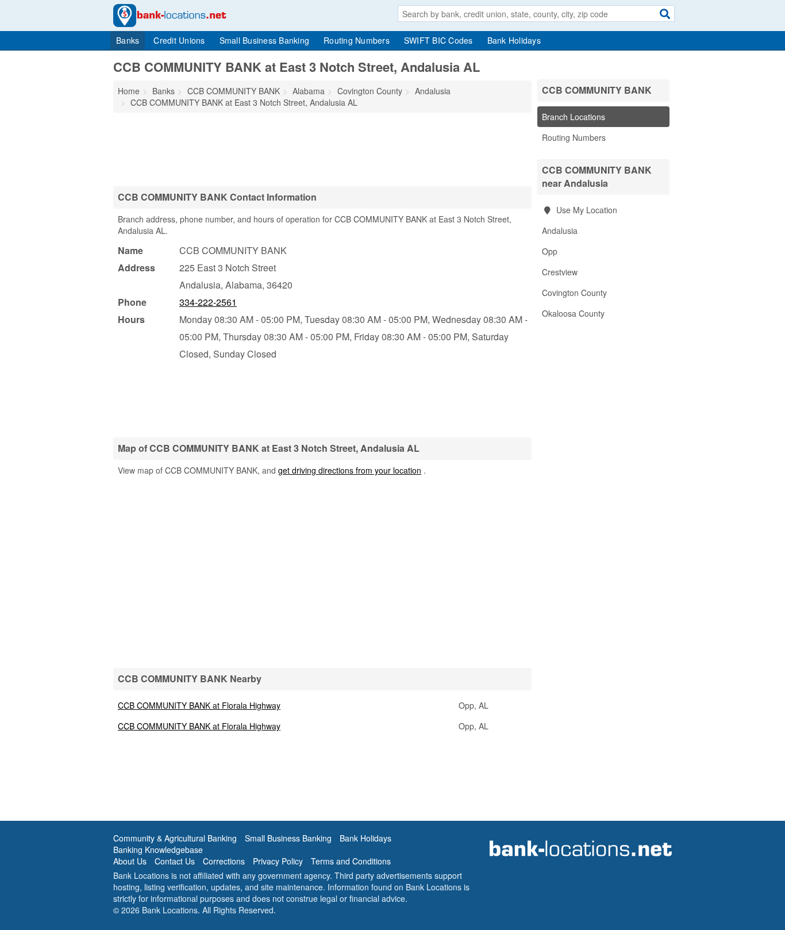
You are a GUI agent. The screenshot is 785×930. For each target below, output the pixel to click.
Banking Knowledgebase (158, 849)
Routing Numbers (357, 40)
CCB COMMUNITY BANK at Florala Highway (199, 705)
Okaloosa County (573, 313)
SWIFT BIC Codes (438, 40)
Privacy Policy (278, 861)
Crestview (560, 272)
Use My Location (585, 210)
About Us (130, 861)
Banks (127, 40)
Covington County (574, 292)
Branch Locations (573, 116)
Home (129, 91)
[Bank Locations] (169, 14)
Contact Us (175, 861)
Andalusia (560, 230)
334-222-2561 (208, 302)
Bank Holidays (514, 40)
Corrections (224, 861)
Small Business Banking (265, 40)
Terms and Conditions (351, 861)
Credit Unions (179, 40)
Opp (549, 251)
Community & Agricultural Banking (175, 838)
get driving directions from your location (349, 470)
